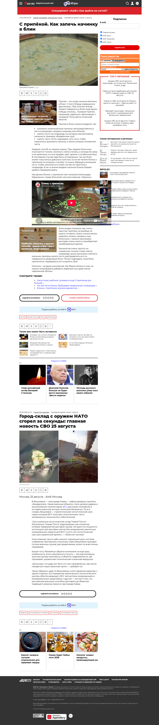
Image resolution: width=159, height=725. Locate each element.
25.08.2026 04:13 (25, 412)
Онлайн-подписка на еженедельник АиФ (80, 679)
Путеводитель (53, 682)
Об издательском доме (52, 679)
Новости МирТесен (110, 224)
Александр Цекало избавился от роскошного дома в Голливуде (122, 181)
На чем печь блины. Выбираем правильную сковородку (66, 285)
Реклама (36, 679)
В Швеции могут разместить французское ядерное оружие (121, 198)
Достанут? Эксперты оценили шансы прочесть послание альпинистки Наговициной (125, 144)
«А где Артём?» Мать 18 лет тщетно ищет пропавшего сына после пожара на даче (124, 160)
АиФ (37, 87)
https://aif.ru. (40, 705)
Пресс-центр (104, 679)
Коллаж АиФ (24, 484)
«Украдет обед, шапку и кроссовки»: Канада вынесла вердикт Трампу (124, 190)
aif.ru (65, 507)
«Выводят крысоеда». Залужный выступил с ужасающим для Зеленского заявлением (119, 113)
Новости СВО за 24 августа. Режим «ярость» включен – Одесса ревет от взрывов (120, 103)
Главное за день (109, 32)
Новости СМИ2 (58, 361)
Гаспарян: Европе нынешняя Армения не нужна (121, 214)
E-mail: (103, 22)
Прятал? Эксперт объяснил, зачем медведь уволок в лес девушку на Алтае (124, 152)
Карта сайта (67, 682)
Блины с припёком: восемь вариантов (57, 288)
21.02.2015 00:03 (25, 18)
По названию (106, 60)
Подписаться (120, 48)
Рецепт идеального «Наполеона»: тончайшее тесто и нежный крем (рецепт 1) (43, 353)
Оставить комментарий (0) (79, 298)
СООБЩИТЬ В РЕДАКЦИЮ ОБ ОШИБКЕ (88, 682)
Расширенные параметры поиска (120, 71)
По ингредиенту (118, 60)
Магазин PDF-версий (120, 679)
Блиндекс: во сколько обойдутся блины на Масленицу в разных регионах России (43, 337)
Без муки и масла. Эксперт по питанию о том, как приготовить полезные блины (81, 337)
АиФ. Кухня (107, 42)
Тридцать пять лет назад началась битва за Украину (123, 206)
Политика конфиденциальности (43, 709)
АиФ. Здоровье (108, 39)
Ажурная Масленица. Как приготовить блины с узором (41, 344)
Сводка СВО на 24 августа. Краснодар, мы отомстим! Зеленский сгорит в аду (120, 83)
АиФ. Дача (107, 36)
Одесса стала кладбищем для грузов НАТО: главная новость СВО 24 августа (120, 93)
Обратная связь (39, 682)
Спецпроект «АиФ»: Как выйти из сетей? (79, 10)
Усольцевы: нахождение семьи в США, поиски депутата (122, 173)
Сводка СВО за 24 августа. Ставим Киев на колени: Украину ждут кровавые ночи (119, 123)
